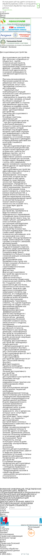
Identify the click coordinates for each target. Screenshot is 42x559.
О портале (4, 529)
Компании (4, 13)
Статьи (3, 508)
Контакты (4, 530)
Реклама (3, 532)
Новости (3, 507)
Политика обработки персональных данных (10, 549)
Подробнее (7, 10)
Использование (7, 534)
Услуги (3, 510)
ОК (38, 6)
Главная (3, 47)
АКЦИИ (3, 552)
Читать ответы (37, 62)
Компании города (8, 538)
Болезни (12, 47)
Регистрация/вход (34, 528)
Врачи (2, 15)
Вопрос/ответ (6, 545)
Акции (2, 17)
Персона (4, 516)
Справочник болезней (10, 543)
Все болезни (10, 486)
